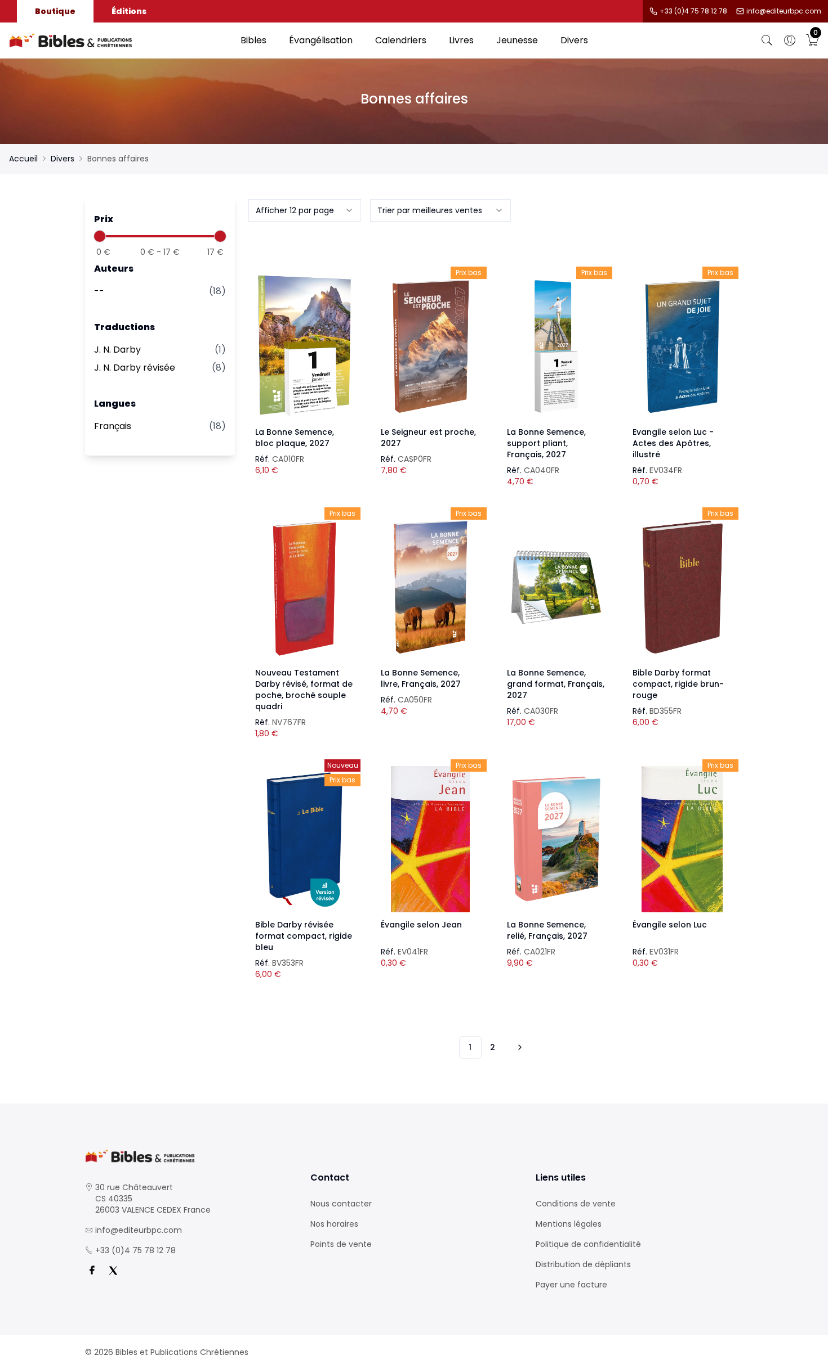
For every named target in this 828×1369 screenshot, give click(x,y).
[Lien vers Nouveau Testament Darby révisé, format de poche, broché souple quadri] (304, 587)
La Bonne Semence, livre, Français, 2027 (421, 678)
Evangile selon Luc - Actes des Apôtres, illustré (673, 443)
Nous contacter (341, 1203)
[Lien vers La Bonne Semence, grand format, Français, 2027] (556, 587)
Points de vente (341, 1244)
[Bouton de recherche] (767, 40)
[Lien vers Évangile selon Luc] (682, 839)
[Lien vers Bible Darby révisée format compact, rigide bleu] (304, 839)
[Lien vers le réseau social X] (113, 1270)
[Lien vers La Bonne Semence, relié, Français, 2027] (556, 839)
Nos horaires (334, 1224)
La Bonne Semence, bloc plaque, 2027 (294, 437)
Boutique (55, 11)
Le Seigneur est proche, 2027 (428, 437)
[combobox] (304, 210)
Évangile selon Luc (670, 924)
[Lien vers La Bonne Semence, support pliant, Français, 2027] (556, 346)
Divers (574, 40)
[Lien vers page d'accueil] (119, 40)
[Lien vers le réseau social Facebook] (92, 1270)
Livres (461, 40)
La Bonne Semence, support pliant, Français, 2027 (546, 443)
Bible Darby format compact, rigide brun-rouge (678, 684)
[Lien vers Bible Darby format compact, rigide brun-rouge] (682, 587)
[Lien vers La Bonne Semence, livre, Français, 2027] (430, 587)
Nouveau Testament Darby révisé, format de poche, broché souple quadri (304, 689)
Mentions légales (569, 1224)
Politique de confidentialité (588, 1244)
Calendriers (400, 40)
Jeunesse (517, 40)
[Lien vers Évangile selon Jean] (430, 839)
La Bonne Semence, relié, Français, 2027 (547, 930)
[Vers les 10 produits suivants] (518, 1047)
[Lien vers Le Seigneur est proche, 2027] (430, 346)
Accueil (23, 158)
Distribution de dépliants (583, 1264)
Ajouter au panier (304, 336)
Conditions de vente (576, 1203)
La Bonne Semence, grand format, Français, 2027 (555, 684)
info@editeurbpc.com (783, 11)
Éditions (129, 11)
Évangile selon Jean (421, 924)
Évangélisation (321, 40)
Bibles (253, 40)
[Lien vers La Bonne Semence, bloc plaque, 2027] (304, 346)
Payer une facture (571, 1284)
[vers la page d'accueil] (188, 1156)
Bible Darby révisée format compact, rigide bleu (303, 936)
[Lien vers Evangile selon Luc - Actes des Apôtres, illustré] (682, 346)
